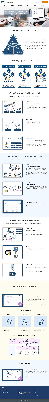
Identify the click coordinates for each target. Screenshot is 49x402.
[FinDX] (3, 3)
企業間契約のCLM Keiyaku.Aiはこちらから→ (11, 2)
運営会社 (35, 392)
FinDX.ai (35, 390)
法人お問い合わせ (36, 395)
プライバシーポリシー (5, 390)
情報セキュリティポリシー (21, 390)
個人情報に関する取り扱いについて (6, 392)
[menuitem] (5, 5)
